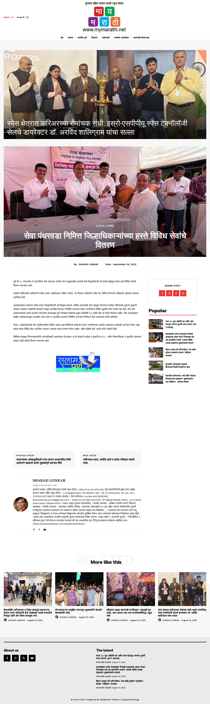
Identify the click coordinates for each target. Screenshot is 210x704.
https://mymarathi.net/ (45, 485)
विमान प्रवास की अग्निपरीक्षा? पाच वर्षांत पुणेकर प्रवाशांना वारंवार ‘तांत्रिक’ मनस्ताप (181, 352)
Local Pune (105, 225)
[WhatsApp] (183, 293)
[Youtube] (45, 529)
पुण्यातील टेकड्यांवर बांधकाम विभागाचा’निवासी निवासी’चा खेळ (178, 366)
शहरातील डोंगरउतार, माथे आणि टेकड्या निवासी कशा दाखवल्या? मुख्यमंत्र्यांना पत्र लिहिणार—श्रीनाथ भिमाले (181, 378)
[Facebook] (34, 529)
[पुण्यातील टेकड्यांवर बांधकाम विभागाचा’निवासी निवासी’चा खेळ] (156, 366)
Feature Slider (103, 662)
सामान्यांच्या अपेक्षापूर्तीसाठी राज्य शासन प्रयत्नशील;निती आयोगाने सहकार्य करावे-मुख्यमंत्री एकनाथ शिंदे (43, 461)
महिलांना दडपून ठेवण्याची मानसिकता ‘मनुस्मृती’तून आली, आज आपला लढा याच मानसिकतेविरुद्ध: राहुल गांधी (129, 612)
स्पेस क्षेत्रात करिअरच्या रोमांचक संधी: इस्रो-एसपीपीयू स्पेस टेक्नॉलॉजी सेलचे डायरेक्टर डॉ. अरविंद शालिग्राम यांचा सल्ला (182, 612)
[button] (23, 17)
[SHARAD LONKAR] (20, 504)
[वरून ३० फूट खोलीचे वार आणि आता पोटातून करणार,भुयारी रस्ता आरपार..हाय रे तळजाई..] (156, 324)
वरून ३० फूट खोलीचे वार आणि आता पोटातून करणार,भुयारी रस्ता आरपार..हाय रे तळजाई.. (181, 324)
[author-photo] (6, 620)
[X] (39, 529)
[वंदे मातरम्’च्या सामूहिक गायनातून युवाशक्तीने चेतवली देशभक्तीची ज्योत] (79, 589)
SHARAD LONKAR (88, 264)
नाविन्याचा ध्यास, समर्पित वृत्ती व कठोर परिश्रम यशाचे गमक (108, 461)
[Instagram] (15, 658)
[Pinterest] (176, 293)
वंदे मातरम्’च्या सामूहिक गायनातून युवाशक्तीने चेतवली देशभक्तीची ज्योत (78, 611)
